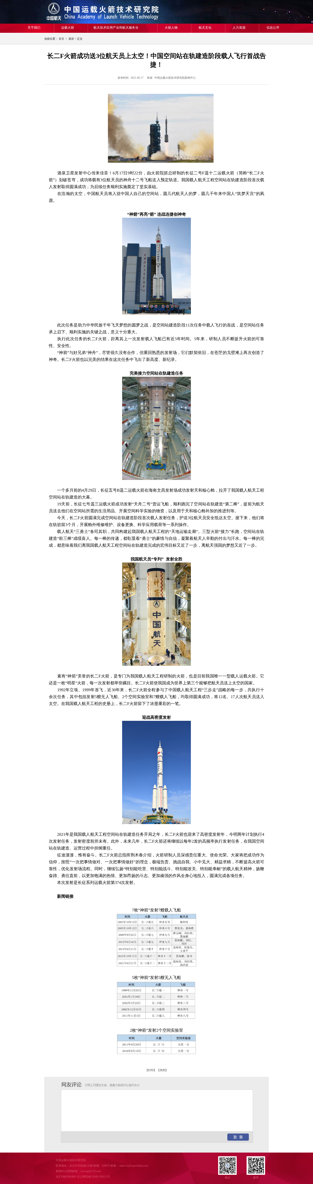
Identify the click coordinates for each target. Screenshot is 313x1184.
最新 (71, 38)
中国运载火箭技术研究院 (77, 12)
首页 (61, 38)
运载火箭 (67, 27)
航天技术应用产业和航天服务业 (115, 27)
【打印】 (150, 1070)
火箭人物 (171, 27)
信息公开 (272, 27)
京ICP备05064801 (66, 1176)
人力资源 (239, 27)
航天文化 (205, 27)
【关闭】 (162, 1070)
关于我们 (33, 27)
